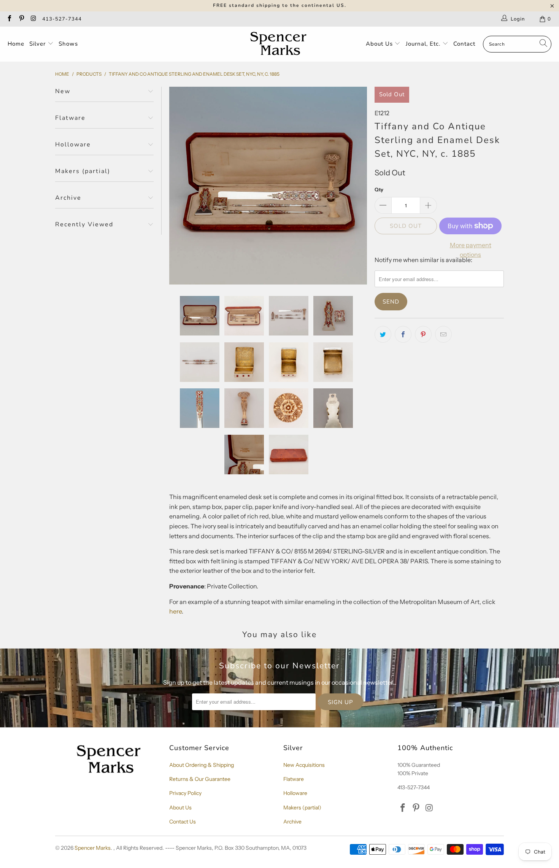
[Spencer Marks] (280, 44)
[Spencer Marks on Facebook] (9, 19)
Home (16, 44)
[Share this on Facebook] (403, 334)
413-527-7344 (62, 19)
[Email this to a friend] (443, 334)
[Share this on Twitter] (383, 334)
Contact (464, 44)
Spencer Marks (93, 847)
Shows (68, 44)
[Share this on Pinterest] (423, 334)
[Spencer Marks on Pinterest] (20, 19)
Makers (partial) (302, 807)
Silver (38, 44)
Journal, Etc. (424, 44)
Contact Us (182, 821)
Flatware (293, 779)
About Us (380, 44)
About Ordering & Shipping (201, 764)
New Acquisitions (304, 764)
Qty (379, 189)
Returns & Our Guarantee (199, 779)
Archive (292, 821)
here (175, 611)
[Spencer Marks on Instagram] (33, 19)
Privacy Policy (185, 793)
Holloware (295, 793)
